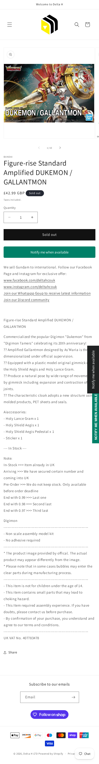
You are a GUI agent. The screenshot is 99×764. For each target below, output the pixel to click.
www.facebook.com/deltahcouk (29, 280)
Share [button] (12, 652)
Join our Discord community (27, 299)
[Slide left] (39, 147)
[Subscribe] (73, 697)
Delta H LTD (30, 753)
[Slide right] (60, 147)
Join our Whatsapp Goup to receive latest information (47, 293)
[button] (9, 24)
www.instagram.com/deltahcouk (30, 286)
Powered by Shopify (50, 753)
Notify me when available (49, 252)
